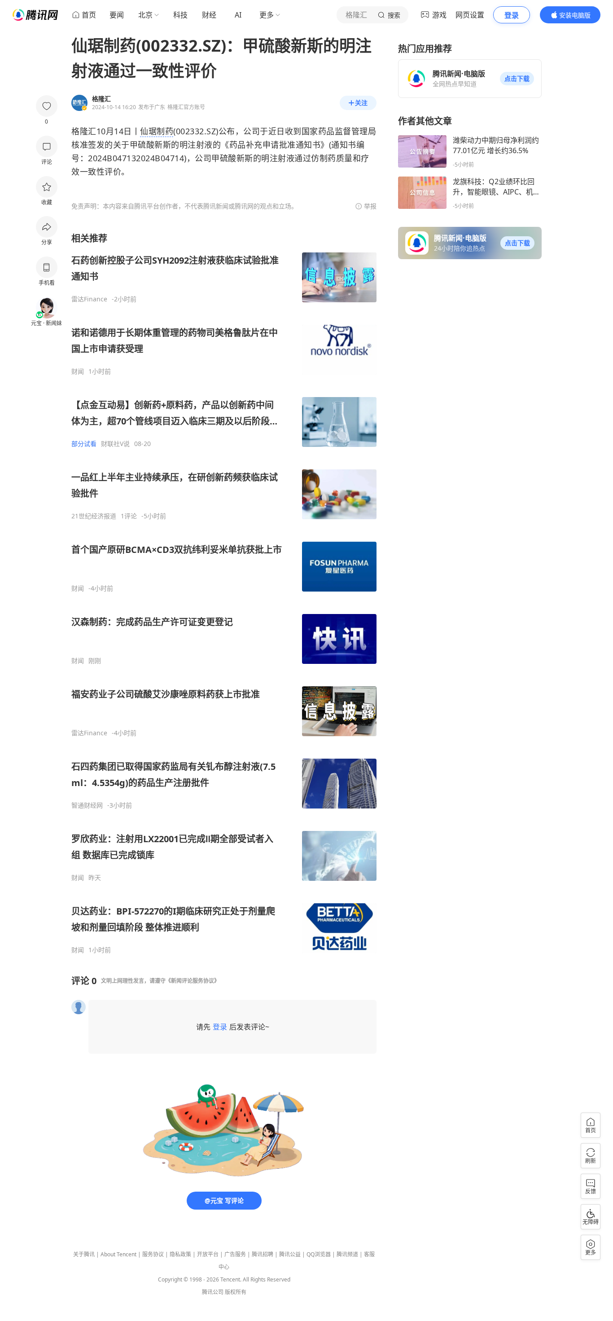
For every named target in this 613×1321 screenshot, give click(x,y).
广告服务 (235, 1254)
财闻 (77, 371)
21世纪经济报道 (93, 516)
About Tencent (118, 1254)
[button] (517, 78)
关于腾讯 (84, 1254)
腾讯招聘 (262, 1254)
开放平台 (208, 1254)
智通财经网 (87, 805)
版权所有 (235, 1292)
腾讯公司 (212, 1292)
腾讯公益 (290, 1254)
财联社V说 (115, 444)
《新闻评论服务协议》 (192, 981)
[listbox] (224, 593)
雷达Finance (89, 299)
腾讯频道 (347, 1254)
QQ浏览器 (318, 1254)
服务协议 (153, 1254)
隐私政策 (180, 1254)
